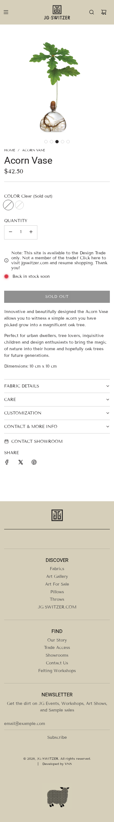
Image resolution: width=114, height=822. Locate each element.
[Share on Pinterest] (34, 463)
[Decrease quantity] (10, 232)
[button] (46, 141)
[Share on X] (20, 463)
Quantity (15, 220)
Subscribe (57, 737)
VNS (68, 764)
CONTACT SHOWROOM (37, 441)
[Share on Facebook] (7, 463)
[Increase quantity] (31, 232)
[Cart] (104, 12)
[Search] (92, 12)
